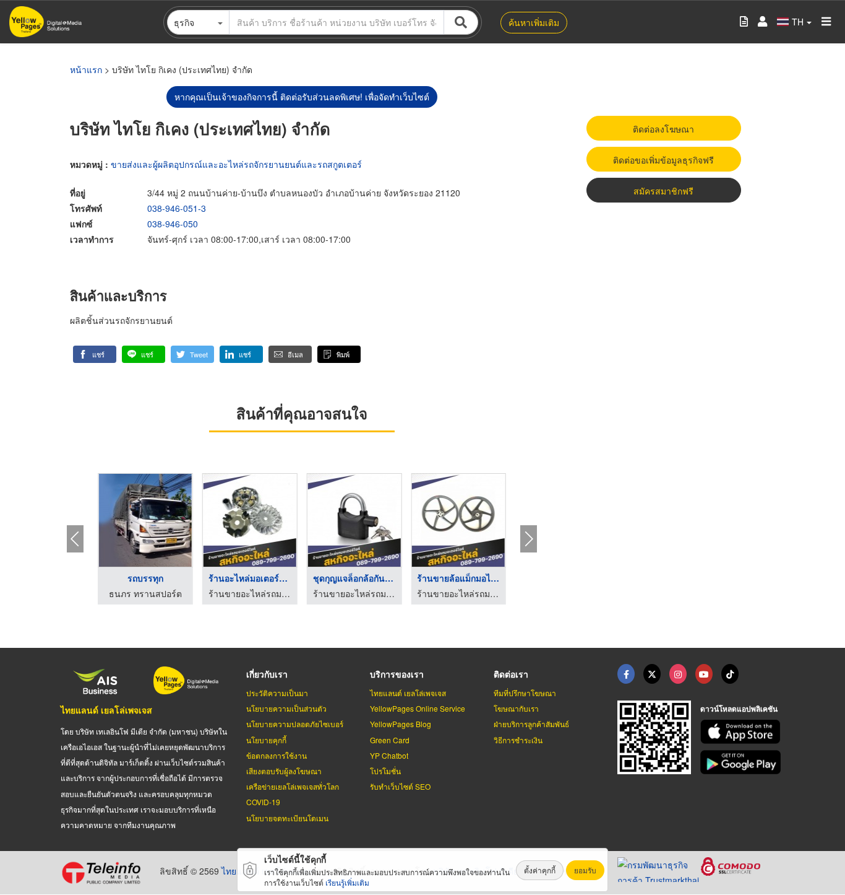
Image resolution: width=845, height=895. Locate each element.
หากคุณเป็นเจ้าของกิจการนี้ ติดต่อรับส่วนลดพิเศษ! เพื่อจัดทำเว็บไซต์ (301, 96)
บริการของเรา (397, 674)
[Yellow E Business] (626, 674)
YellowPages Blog (400, 723)
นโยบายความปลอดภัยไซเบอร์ (294, 723)
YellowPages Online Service (417, 708)
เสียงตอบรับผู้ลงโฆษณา (284, 771)
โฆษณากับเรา (516, 708)
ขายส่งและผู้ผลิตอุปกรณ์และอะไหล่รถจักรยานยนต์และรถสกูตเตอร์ (236, 164)
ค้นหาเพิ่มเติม (533, 22)
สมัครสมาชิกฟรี (663, 191)
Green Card (390, 740)
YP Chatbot (389, 755)
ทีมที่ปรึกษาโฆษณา (525, 693)
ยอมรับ (585, 870)
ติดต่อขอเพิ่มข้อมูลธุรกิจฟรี (663, 160)
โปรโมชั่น (385, 771)
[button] (94, 354)
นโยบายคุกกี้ (266, 740)
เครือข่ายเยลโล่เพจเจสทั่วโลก (292, 786)
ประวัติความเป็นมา (277, 693)
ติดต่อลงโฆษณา (663, 129)
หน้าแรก (86, 69)
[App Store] (742, 732)
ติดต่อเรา (511, 674)
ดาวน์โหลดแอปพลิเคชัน (739, 708)
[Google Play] (742, 762)
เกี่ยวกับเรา (267, 674)
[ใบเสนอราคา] (744, 22)
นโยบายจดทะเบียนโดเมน (287, 818)
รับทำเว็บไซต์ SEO (400, 786)
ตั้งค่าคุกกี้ (539, 870)
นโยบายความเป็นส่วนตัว (286, 708)
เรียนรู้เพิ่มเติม (347, 882)
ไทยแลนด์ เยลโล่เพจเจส (106, 710)
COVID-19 (263, 802)
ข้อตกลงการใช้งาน (276, 755)
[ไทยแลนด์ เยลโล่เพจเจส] (652, 674)
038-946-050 (172, 223)
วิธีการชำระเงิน (518, 740)
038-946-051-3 (176, 208)
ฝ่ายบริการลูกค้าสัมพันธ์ (531, 723)
